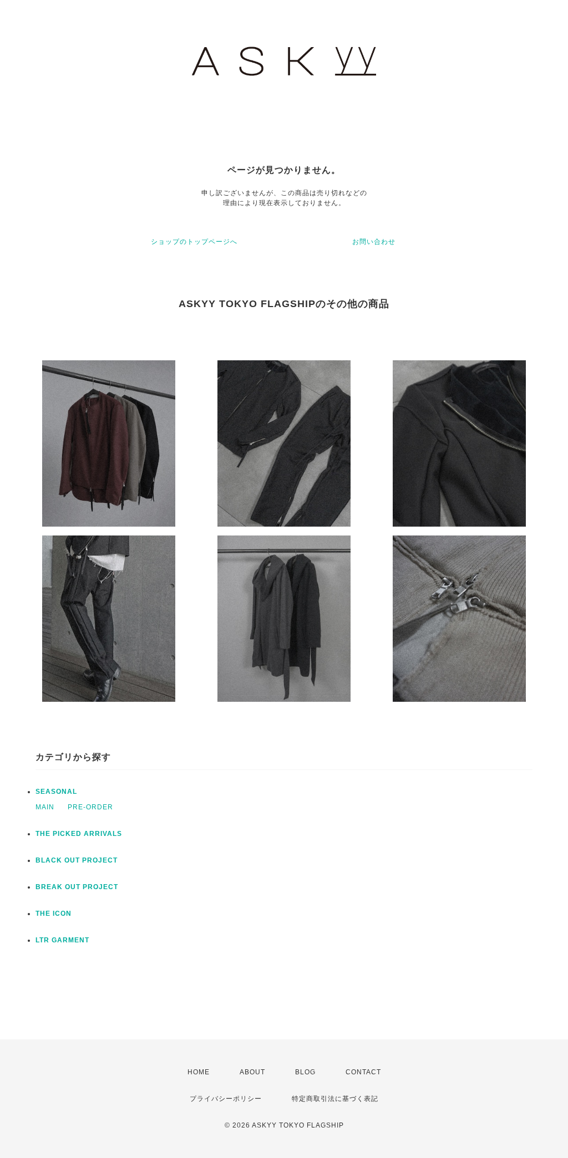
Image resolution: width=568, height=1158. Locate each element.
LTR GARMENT (62, 940)
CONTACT (363, 1072)
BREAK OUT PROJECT (77, 887)
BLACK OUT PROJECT (77, 860)
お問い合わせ (373, 242)
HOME (198, 1072)
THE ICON (54, 913)
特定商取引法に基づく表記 (335, 1099)
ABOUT (252, 1072)
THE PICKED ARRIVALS (79, 834)
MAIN (45, 807)
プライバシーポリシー (226, 1099)
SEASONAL (56, 791)
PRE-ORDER (90, 807)
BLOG (305, 1072)
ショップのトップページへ (194, 242)
